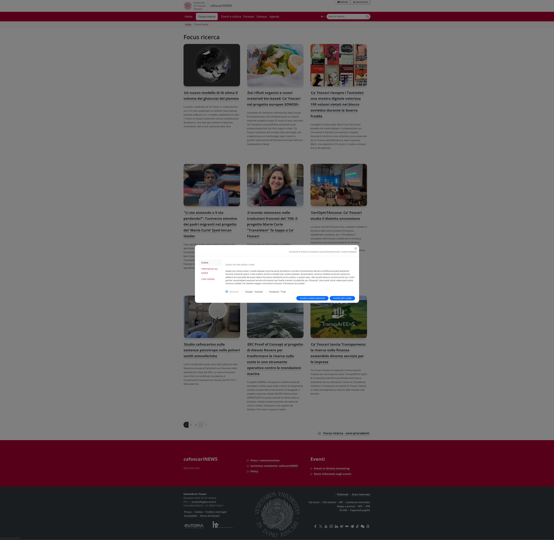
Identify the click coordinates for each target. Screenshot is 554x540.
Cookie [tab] (204, 262)
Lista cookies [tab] (208, 279)
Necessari (234, 291)
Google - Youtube (254, 291)
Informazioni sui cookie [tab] (209, 270)
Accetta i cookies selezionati (312, 298)
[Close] (355, 248)
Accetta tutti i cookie (342, 298)
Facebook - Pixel (277, 291)
